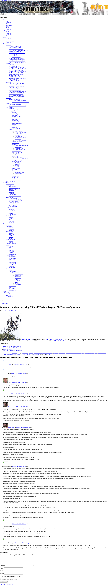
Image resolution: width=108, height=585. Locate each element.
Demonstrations (15, 143)
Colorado (73, 353)
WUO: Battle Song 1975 (14, 76)
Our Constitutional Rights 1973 (16, 94)
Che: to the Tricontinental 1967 (16, 74)
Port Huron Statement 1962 (15, 47)
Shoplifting (17, 162)
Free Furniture (15, 115)
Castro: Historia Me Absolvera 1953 (17, 91)
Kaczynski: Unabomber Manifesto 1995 (18, 58)
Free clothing (15, 113)
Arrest (10, 235)
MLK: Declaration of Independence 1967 (18, 50)
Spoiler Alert (9, 34)
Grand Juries (12, 259)
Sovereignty (11, 192)
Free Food (14, 112)
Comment (2, 565)
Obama (104, 353)
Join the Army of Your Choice (22, 159)
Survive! (11, 111)
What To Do (17, 153)
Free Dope (14, 127)
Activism (8, 26)
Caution (10, 233)
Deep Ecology (12, 186)
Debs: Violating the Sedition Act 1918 (17, 68)
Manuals (8, 103)
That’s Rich (8, 29)
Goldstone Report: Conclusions (19, 100)
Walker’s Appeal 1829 (14, 65)
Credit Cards (18, 166)
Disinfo (4, 37)
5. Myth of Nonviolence (14, 204)
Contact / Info (6, 292)
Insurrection (11, 221)
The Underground (16, 170)
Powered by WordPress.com (6, 584)
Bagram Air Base (61, 353)
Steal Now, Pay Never (17, 161)
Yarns (7, 35)
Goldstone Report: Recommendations (20, 102)
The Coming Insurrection (12, 215)
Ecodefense (8, 185)
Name (2, 568)
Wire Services (18, 284)
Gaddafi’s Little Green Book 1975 (17, 53)
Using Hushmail (9, 296)
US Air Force (22, 354)
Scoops (7, 21)
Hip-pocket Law (15, 156)
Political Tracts (9, 63)
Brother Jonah (11, 406)
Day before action (19, 274)
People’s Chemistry (16, 151)
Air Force (31, 353)
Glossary (5, 291)
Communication (18, 173)
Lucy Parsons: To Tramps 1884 (16, 66)
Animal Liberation (10, 197)
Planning (11, 241)
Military (100, 353)
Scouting (11, 242)
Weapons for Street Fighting (21, 145)
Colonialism (11, 209)
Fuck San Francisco (16, 180)
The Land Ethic (12, 194)
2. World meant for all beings (15, 200)
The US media (15, 279)
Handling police (9, 231)
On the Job (17, 165)
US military (28, 354)
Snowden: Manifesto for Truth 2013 (17, 62)
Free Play (14, 124)
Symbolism (11, 229)
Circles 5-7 (11, 218)
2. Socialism (14, 55)
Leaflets (10, 270)
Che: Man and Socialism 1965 (16, 72)
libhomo (10, 364)
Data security (12, 267)
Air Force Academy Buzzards (60, 340)
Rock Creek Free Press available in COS (12, 350)
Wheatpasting (12, 288)
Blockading (8, 225)
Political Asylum (18, 160)
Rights (11, 354)
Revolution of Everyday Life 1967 (17, 92)
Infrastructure (12, 210)
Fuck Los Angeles (16, 178)
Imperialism (11, 190)
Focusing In (11, 222)
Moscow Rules (12, 262)
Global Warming (13, 189)
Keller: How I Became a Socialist (16, 86)
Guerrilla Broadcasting (17, 141)
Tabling (10, 287)
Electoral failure (12, 214)
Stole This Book (9, 107)
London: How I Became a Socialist (17, 84)
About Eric (8, 294)
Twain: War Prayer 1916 (14, 87)
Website (2, 573)
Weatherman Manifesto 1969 (15, 51)
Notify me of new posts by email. (9, 579)
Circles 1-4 (11, 217)
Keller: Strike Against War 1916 (16, 67)
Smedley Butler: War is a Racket (16, 88)
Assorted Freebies (16, 128)
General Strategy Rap (20, 149)
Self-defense (12, 252)
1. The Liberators (13, 198)
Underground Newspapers (21, 132)
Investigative (9, 22)
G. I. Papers (17, 135)
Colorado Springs (80, 353)
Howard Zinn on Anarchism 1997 (17, 96)
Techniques (17, 164)
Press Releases (12, 286)
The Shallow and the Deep (15, 196)
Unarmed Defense (19, 148)
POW (1, 354)
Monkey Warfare (16, 168)
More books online (10, 181)
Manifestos (8, 45)
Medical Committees (19, 155)
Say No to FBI (12, 263)
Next (8, 303)
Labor (10, 211)
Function (11, 227)
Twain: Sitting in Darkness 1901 (16, 83)
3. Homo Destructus (13, 201)
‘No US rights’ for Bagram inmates (54, 339)
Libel (7, 39)
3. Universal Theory (16, 57)
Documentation (12, 254)
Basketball (68, 353)
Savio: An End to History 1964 (16, 70)
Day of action (18, 275)
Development (12, 230)
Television (17, 283)
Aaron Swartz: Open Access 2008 (17, 61)
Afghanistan (25, 353)
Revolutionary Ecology (14, 188)
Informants (11, 266)
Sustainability (12, 193)
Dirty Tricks (11, 234)
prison (8, 354)
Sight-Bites (8, 42)
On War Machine (10, 41)
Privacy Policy (9, 297)
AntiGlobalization (10, 207)
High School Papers (19, 133)
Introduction (11, 108)
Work (4, 223)
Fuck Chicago (15, 177)
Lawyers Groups (18, 157)
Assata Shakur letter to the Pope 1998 (17, 78)
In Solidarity (6, 182)
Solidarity (11, 237)
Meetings (11, 260)
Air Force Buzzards (47, 353)
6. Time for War (12, 205)
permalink (48, 354)
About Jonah (9, 295)
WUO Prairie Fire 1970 (14, 75)
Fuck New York (15, 176)
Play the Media (12, 271)
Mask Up (11, 247)
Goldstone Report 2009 (14, 99)
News (4, 20)
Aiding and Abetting (16, 110)
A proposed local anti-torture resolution (12, 346)
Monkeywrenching (10, 239)
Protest (7, 245)
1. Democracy (15, 54)
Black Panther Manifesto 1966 (16, 49)
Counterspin (9, 23)
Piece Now (14, 169)
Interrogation (88, 353)
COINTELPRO (12, 256)
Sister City (16, 354)
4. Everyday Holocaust (14, 202)
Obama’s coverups (7, 349)
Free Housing (15, 119)
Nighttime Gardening (11, 243)
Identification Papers (19, 172)
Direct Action (9, 226)
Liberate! (11, 174)
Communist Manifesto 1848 (15, 46)
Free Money (14, 125)
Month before (18, 276)
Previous (3, 303)
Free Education (15, 120)
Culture (4, 30)
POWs (4, 354)
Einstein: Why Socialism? (15, 90)
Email (2, 571)
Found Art (8, 33)
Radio (16, 282)
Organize (11, 219)
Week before (18, 278)
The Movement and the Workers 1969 (17, 106)
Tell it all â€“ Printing (17, 131)
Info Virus (8, 38)
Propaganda (8, 268)
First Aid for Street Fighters (18, 152)
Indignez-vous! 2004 (13, 79)
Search (1, 14)
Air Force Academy (38, 353)
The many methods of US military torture (12, 347)
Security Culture (9, 255)
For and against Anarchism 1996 (16, 95)
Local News (9, 25)
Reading (8, 31)
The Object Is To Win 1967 (15, 104)
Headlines (8, 27)
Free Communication (17, 123)
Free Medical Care (16, 121)
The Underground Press (20, 137)
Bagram (55, 353)
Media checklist (15, 272)
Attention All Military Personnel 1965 (17, 71)
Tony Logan (18, 310)
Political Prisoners (10, 184)
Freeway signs (12, 290)
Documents (8, 98)
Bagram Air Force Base (27, 339)
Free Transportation (16, 116)
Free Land (14, 117)
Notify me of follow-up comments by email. (12, 576)
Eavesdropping (12, 258)
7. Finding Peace (13, 206)
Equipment (11, 249)
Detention (11, 238)
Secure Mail (11, 264)
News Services (18, 136)
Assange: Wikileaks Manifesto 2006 (17, 59)
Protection (11, 246)
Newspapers (17, 280)
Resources (5, 43)
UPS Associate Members (20, 140)
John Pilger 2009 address (14, 80)
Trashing (14, 144)
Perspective (14, 353)
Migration (11, 213)
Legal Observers (12, 250)
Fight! (10, 129)
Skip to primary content (5, 0)
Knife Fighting (18, 147)
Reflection (8, 82)
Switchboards (18, 139)
